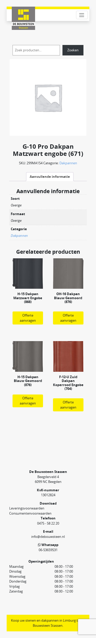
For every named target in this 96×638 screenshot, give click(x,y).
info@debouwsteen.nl (48, 536)
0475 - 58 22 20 (48, 523)
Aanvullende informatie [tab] (50, 176)
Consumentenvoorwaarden (30, 513)
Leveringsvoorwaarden (26, 508)
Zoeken (73, 50)
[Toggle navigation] (82, 15)
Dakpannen (68, 163)
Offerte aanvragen (28, 318)
